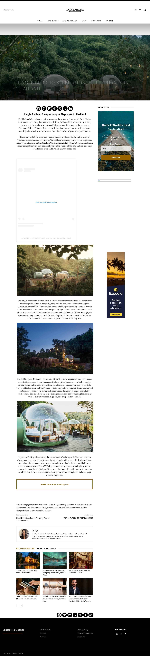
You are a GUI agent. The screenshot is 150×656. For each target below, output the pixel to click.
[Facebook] (38, 108)
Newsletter (82, 637)
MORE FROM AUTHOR (46, 549)
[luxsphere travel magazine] (75, 9)
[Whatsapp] (54, 108)
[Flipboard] (49, 108)
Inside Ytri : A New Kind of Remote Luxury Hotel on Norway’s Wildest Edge (54, 599)
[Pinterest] (140, 9)
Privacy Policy (83, 630)
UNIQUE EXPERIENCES (42, 77)
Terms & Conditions (85, 633)
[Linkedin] (70, 108)
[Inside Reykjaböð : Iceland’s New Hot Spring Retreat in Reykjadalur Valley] (55, 560)
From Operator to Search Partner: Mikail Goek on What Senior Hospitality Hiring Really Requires (80, 599)
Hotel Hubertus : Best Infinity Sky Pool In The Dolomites (32, 519)
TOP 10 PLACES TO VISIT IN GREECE (78, 518)
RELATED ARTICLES (25, 549)
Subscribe (44, 637)
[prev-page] (17, 605)
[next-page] (21, 605)
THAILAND (31, 77)
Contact (43, 633)
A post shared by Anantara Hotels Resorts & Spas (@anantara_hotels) (46, 238)
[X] (59, 108)
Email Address (115, 144)
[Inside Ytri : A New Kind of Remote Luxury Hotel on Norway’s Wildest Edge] (55, 586)
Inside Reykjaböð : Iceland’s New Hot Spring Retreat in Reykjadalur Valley (54, 573)
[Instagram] (136, 9)
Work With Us (45, 630)
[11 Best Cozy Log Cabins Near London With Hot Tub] (28, 560)
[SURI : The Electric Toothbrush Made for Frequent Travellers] (28, 586)
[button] (144, 9)
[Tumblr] (65, 108)
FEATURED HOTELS (22, 77)
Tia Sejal (35, 530)
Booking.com (63, 484)
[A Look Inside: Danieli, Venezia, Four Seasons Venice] (81, 560)
